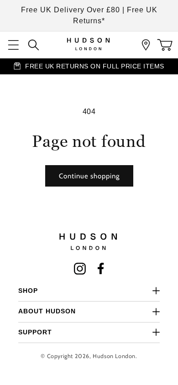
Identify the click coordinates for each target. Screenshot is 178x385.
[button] (14, 45)
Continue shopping (89, 176)
